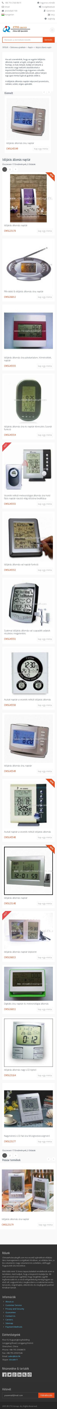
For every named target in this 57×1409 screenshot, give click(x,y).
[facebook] (4, 1374)
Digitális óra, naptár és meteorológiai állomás (26, 1003)
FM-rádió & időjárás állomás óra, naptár (23, 291)
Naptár (30, 47)
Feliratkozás (46, 1395)
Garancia (51, 10)
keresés (48, 39)
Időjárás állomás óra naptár (15, 1219)
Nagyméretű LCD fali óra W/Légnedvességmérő (27, 1135)
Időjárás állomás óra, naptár (20, 143)
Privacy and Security (14, 1308)
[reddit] (29, 1374)
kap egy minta (45, 230)
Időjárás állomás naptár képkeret (20, 951)
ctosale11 (13, 1359)
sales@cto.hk (14, 1356)
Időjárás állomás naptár (44, 47)
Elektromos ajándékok (17, 47)
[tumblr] (24, 1374)
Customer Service (13, 1305)
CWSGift (5, 47)
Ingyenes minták (47, 2)
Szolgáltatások (48, 6)
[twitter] (9, 1374)
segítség (51, 18)
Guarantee (10, 1312)
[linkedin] (19, 1374)
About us (9, 1301)
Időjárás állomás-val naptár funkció (21, 564)
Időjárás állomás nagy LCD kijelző (20, 1069)
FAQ (53, 14)
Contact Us (10, 1316)
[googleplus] (14, 1374)
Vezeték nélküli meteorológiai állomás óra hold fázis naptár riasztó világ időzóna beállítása (27, 497)
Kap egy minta (41, 148)
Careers (9, 1319)
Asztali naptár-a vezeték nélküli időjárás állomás (27, 699)
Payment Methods (13, 1326)
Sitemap (9, 1323)
